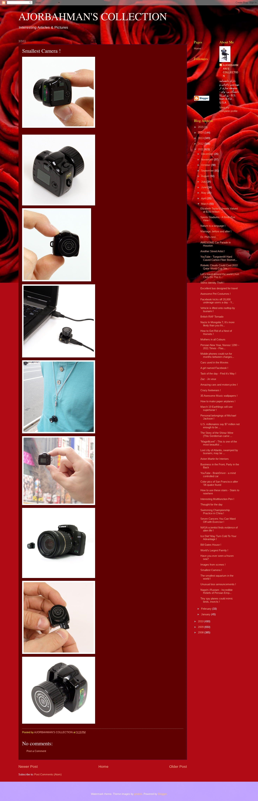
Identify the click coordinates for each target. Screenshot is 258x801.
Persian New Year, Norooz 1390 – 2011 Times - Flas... (219, 347)
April (204, 198)
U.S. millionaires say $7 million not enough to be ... (220, 426)
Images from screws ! (213, 564)
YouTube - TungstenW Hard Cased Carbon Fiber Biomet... (218, 258)
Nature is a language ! (212, 225)
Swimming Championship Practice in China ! (215, 512)
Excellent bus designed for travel (219, 288)
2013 (201, 138)
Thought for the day (211, 504)
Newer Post (28, 766)
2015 (201, 127)
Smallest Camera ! (211, 570)
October (206, 165)
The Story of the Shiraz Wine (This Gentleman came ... (216, 434)
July (204, 181)
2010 (201, 621)
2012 (201, 143)
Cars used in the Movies (214, 362)
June (204, 187)
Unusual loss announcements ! (218, 584)
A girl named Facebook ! (214, 368)
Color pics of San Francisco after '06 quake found (219, 483)
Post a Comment (36, 751)
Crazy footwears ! (210, 390)
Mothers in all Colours (212, 339)
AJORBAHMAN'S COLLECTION (92, 16)
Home (103, 766)
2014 (201, 132)
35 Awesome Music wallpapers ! (218, 395)
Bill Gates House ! (210, 544)
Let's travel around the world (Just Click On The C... (219, 276)
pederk (138, 794)
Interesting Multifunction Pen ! (217, 499)
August (205, 176)
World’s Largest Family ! (214, 550)
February (206, 608)
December (207, 154)
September (207, 170)
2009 (201, 627)
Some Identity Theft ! (212, 282)
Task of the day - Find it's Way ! (218, 373)
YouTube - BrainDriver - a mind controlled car (218, 475)
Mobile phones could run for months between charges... (217, 355)
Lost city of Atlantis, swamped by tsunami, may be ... (219, 452)
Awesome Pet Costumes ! (215, 293)
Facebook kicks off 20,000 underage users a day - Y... (217, 301)
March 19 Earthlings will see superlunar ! (216, 408)
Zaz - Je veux (208, 379)
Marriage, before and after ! (215, 231)
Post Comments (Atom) (48, 774)
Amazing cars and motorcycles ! (219, 384)
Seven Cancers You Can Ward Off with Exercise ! (218, 520)
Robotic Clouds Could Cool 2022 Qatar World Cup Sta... (219, 267)
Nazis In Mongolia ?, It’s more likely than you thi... (217, 324)
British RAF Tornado (211, 316)
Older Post (178, 766)
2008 (201, 632)
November (207, 159)
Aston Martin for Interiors (214, 458)
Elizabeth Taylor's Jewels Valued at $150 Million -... (219, 210)
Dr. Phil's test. (208, 237)
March (205, 203)
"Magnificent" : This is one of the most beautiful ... (218, 443)
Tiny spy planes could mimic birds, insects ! (216, 600)
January (206, 614)
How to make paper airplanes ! (217, 401)
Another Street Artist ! (212, 251)
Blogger (162, 794)
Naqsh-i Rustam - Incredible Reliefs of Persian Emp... (216, 592)
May (204, 192)
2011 (201, 149)
